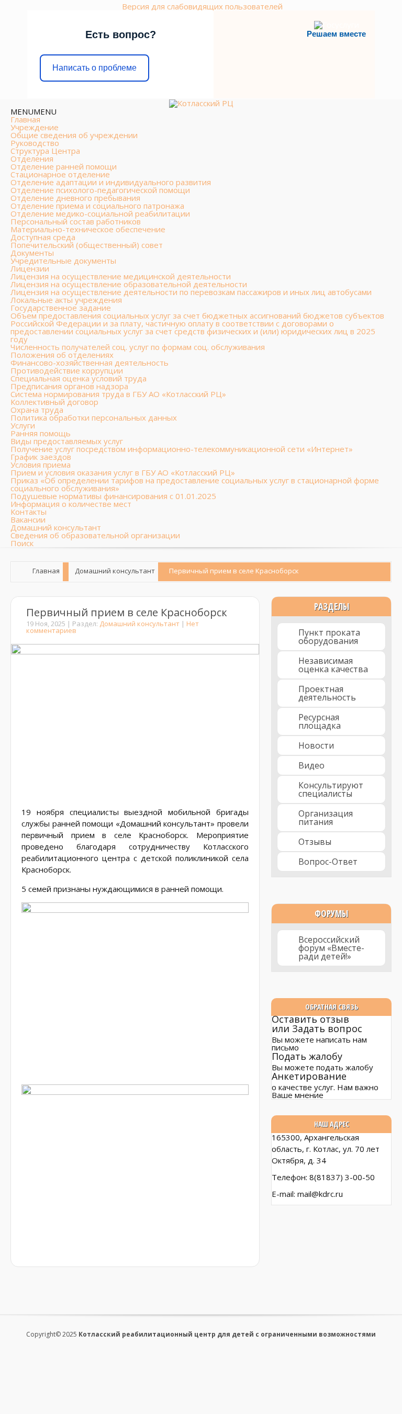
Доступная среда (42, 237)
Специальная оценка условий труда (78, 378)
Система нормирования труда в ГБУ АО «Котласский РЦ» (118, 394)
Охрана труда (36, 409)
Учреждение (34, 127)
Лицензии (29, 268)
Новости (316, 745)
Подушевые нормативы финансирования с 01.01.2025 (113, 496)
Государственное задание (60, 307)
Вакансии (28, 519)
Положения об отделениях (62, 354)
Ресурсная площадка (319, 721)
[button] (33, 111)
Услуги (22, 425)
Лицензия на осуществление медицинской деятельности (120, 276)
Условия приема (40, 464)
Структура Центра (45, 150)
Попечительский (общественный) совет (86, 245)
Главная (25, 119)
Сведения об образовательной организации (95, 535)
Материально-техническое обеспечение (87, 229)
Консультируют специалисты (330, 789)
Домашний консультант (55, 527)
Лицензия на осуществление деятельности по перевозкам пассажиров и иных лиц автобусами (191, 292)
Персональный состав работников (75, 221)
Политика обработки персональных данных (93, 417)
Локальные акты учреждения (66, 300)
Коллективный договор (54, 402)
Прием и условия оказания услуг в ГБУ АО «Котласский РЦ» (122, 472)
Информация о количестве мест (70, 504)
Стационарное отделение (60, 174)
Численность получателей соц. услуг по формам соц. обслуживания (137, 347)
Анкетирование (309, 1076)
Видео (311, 765)
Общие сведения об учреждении (74, 135)
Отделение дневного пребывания (75, 198)
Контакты (28, 511)
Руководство (34, 143)
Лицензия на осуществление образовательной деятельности (128, 284)
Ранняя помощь (40, 433)
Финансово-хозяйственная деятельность (89, 362)
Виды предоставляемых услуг (66, 441)
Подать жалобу (307, 1056)
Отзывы (314, 841)
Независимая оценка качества (333, 665)
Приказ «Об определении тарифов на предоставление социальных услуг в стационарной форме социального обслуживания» (194, 484)
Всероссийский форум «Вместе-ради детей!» (331, 948)
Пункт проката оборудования (329, 637)
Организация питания (325, 818)
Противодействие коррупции (66, 370)
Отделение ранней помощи (63, 166)
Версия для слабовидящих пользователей (202, 6)
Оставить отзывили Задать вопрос (317, 1024)
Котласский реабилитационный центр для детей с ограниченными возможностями (227, 1334)
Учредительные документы (63, 260)
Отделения (31, 158)
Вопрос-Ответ (328, 861)
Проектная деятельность (327, 693)
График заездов (40, 456)
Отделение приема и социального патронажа (97, 205)
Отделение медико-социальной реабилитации (100, 213)
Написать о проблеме (94, 67)
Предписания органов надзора (69, 386)
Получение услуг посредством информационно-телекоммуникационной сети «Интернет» (181, 449)
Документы (32, 252)
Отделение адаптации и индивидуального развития (110, 182)
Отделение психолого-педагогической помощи (100, 190)
